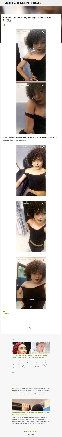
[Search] (43, 3)
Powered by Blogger (32, 431)
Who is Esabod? (16, 385)
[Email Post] (4, 311)
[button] (4, 25)
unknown (6, 313)
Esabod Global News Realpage (23, 2)
